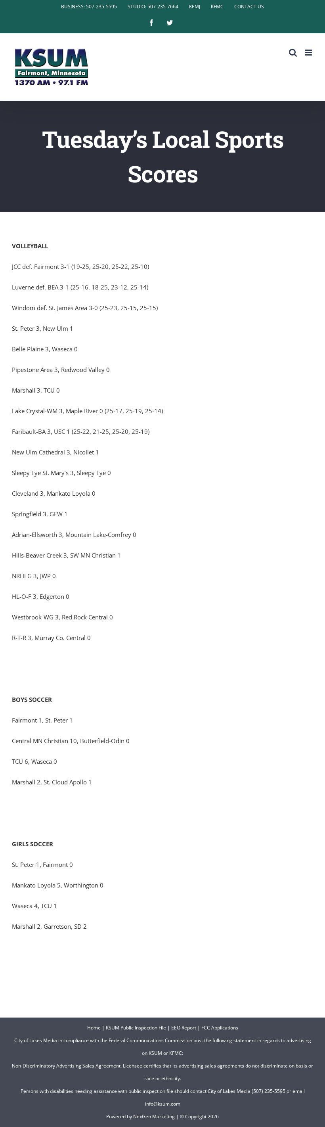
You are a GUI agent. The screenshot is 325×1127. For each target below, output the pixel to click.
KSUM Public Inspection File (136, 1027)
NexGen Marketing (154, 1116)
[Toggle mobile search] (293, 52)
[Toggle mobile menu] (309, 52)
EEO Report (183, 1027)
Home (94, 1027)
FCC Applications (219, 1027)
